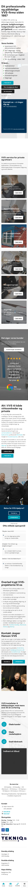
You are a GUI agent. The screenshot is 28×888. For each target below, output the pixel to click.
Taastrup (12, 626)
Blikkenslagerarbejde (12, 71)
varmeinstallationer (6, 433)
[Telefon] (17, 884)
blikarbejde (20, 435)
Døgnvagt (8, 78)
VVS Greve (22, 791)
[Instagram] (7, 830)
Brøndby (16, 625)
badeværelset (5, 435)
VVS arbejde (9, 73)
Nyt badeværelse (21, 794)
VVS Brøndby (16, 787)
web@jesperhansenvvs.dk (17, 650)
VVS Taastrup (22, 789)
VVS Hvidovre (14, 791)
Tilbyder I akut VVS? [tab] (8, 531)
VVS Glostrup (13, 789)
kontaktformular (16, 652)
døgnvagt (3, 445)
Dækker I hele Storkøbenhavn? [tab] (11, 559)
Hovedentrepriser (11, 75)
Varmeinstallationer (12, 68)
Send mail (6, 813)
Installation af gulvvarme (14, 796)
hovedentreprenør (13, 437)
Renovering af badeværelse (9, 794)
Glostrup (5, 626)
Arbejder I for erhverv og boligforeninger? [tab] (9, 545)
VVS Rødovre (5, 791)
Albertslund (23, 625)
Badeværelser (10, 66)
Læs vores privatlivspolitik (18, 129)
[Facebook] (3, 830)
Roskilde (11, 625)
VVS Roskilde (7, 787)
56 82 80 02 (13, 106)
